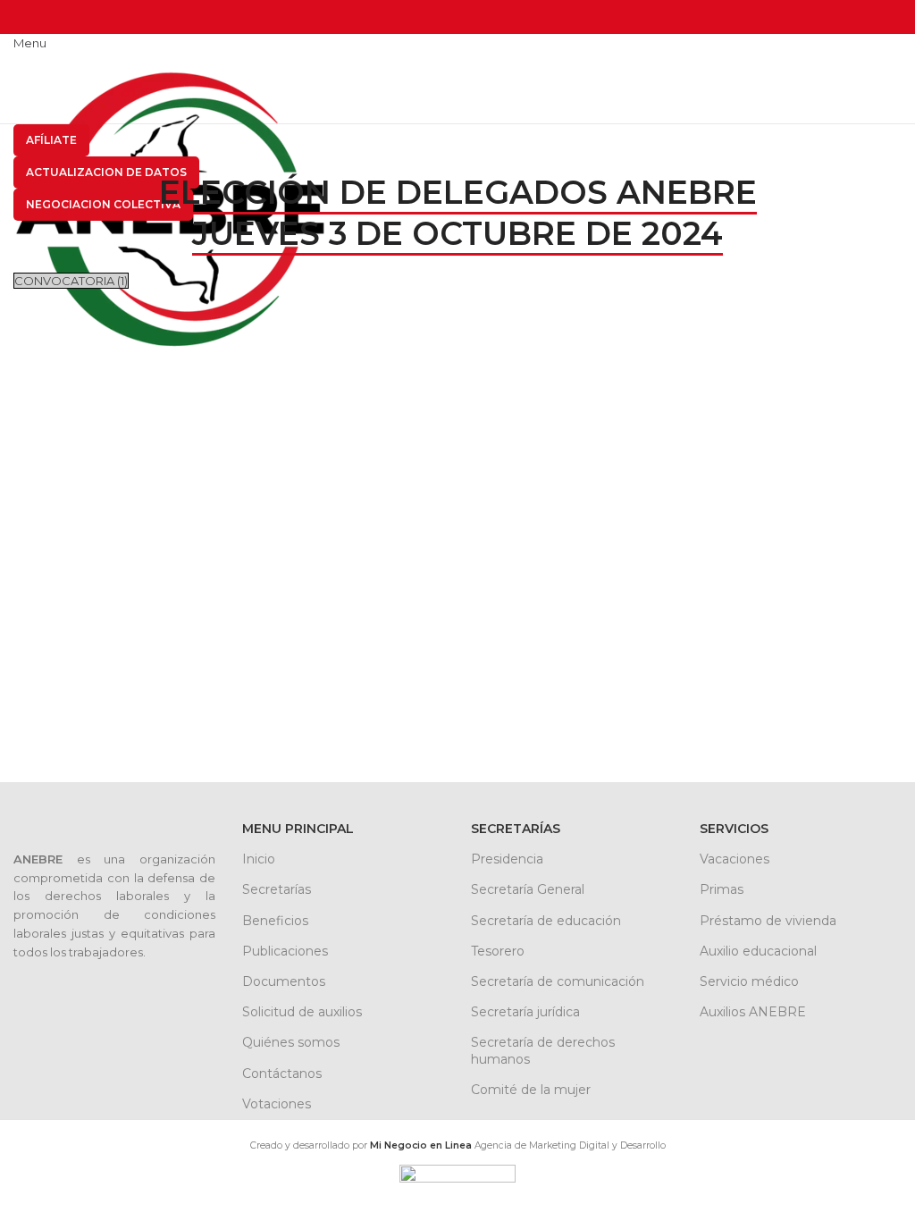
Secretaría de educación (546, 921)
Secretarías (276, 889)
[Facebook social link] (23, 11)
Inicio (258, 859)
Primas (721, 889)
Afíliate (51, 140)
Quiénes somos (291, 1042)
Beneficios (275, 921)
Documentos (283, 981)
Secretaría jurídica (525, 1012)
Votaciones (276, 1104)
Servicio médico (749, 981)
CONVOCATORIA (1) (71, 281)
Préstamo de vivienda (768, 921)
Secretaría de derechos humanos (543, 1050)
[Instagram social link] (65, 11)
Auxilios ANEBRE (753, 1012)
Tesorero (498, 951)
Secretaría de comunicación (557, 981)
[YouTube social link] (85, 11)
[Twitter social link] (44, 11)
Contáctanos (282, 1073)
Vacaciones (734, 859)
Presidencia (507, 859)
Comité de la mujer (531, 1090)
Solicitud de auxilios (302, 1012)
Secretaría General (527, 889)
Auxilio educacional (758, 951)
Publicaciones (285, 951)
